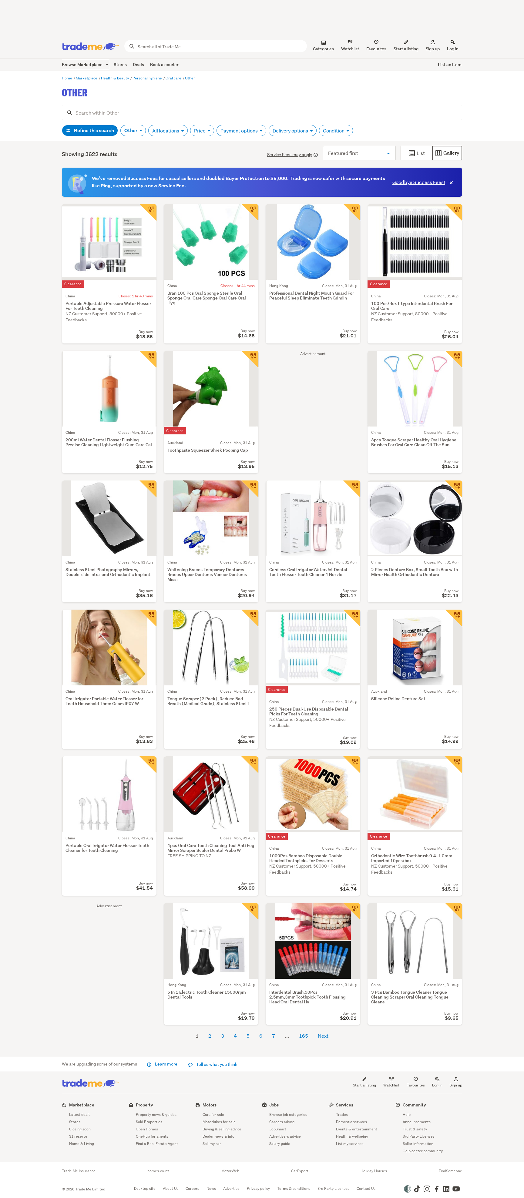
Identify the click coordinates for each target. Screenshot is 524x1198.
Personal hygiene (148, 78)
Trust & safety (415, 1129)
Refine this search (93, 130)
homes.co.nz (158, 1171)
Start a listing (364, 1085)
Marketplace (87, 78)
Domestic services (351, 1121)
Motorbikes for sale (219, 1121)
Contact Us (366, 1188)
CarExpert (299, 1171)
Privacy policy (258, 1188)
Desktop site (145, 1188)
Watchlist (391, 1085)
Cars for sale (213, 1114)
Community (414, 1105)
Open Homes (147, 1129)
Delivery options (291, 130)
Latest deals (79, 1114)
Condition (334, 130)
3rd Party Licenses (419, 1136)
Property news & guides (156, 1114)
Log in (452, 49)
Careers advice (282, 1121)
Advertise (231, 1188)
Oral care (174, 78)
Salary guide (279, 1143)
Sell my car (212, 1143)
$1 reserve (78, 1136)
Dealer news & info (218, 1136)
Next (323, 1035)
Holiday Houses (374, 1171)
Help (407, 1114)
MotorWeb (230, 1171)
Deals (138, 64)
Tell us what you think (216, 1064)
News (211, 1188)
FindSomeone (450, 1171)
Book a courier (164, 64)
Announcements (417, 1121)
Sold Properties (149, 1121)
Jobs (274, 1105)
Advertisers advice (285, 1136)
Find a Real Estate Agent (157, 1143)
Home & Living (81, 1143)
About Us (170, 1188)
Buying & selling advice (222, 1129)
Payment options (239, 130)
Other (190, 78)
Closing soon (80, 1129)
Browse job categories (288, 1114)
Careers (192, 1188)
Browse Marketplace (82, 64)
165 (303, 1035)
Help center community (423, 1150)
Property (144, 1105)
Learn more (166, 1064)
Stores (120, 64)
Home (67, 78)
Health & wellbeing (352, 1136)
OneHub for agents (152, 1136)
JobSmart (277, 1129)
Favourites (416, 1085)
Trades (342, 1114)
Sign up (433, 49)
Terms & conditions (293, 1188)
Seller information (418, 1143)
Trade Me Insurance (79, 1171)
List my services (349, 1143)
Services (344, 1105)
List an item (450, 64)
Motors (210, 1105)
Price (200, 130)
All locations (166, 130)
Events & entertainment (356, 1129)
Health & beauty (115, 78)
